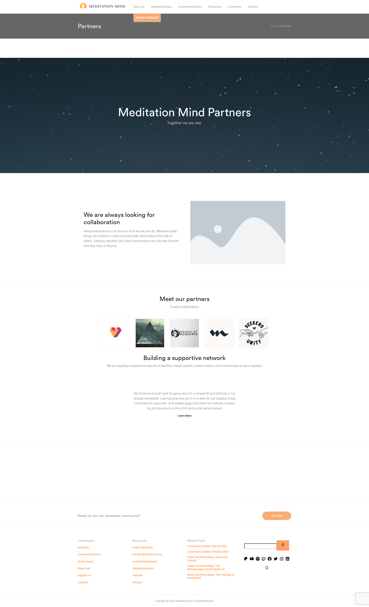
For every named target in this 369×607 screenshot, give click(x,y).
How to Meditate (143, 547)
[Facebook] (269, 559)
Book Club (84, 568)
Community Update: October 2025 (208, 551)
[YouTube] (251, 559)
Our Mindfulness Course (147, 554)
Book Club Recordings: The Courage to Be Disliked (210, 576)
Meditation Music (161, 6)
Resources (214, 6)
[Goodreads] (266, 568)
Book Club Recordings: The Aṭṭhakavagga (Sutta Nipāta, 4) (206, 567)
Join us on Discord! (146, 17)
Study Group (85, 561)
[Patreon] (246, 559)
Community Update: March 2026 (207, 546)
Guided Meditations (190, 6)
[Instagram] (281, 559)
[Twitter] (275, 559)
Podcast (138, 575)
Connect (253, 6)
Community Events (89, 554)
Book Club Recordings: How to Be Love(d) (207, 559)
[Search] (283, 545)
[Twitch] (263, 559)
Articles (137, 582)
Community (234, 6)
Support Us (84, 575)
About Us (138, 6)
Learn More (185, 415)
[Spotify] (257, 559)
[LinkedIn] (287, 559)
